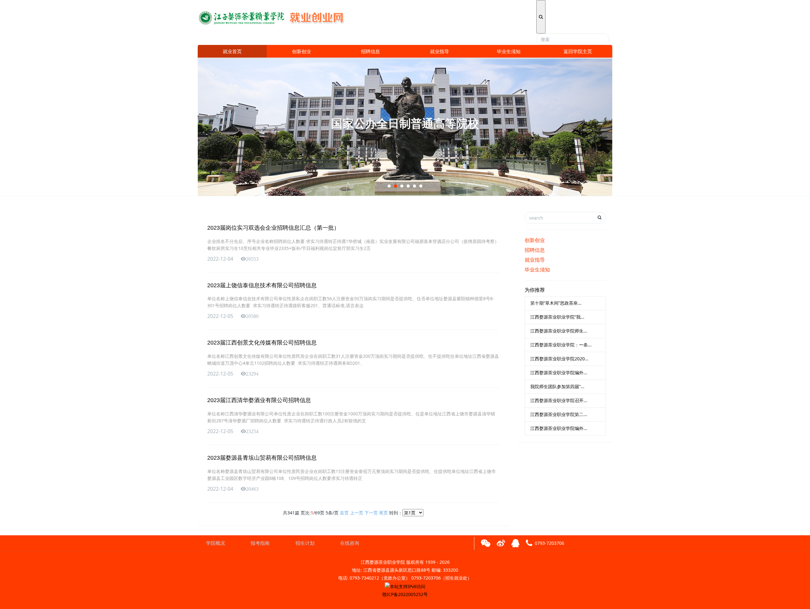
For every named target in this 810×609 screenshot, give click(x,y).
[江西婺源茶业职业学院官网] (276, 16)
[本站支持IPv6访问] (405, 586)
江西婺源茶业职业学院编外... (558, 373)
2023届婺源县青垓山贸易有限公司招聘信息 (262, 458)
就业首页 (232, 51)
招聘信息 (370, 51)
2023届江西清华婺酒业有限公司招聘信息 (259, 400)
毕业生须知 (508, 51)
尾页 (383, 513)
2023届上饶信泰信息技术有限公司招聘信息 (262, 285)
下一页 (371, 513)
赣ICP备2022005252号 (405, 594)
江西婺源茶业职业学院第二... (558, 414)
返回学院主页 (578, 51)
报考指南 (260, 543)
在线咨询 (349, 543)
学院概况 (215, 543)
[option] (405, 127)
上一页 (356, 513)
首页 (344, 513)
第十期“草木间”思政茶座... (556, 303)
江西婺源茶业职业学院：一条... (561, 345)
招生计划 (305, 543)
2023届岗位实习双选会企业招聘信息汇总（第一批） (273, 228)
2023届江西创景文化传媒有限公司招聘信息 (262, 342)
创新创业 (301, 51)
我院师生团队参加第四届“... (557, 386)
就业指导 (439, 51)
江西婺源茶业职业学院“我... (557, 317)
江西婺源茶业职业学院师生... (558, 331)
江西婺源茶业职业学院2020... (559, 359)
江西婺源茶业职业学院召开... (558, 400)
